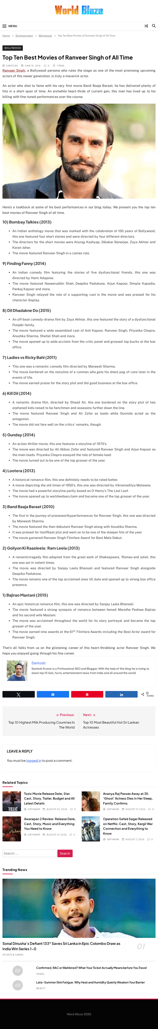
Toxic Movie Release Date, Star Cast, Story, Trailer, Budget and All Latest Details (49, 798)
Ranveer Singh (13, 70)
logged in (33, 760)
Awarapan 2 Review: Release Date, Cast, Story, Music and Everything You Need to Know (50, 823)
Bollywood (13, 48)
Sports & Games (12, 954)
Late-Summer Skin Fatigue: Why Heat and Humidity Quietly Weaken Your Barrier (90, 982)
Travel (40, 974)
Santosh (12, 65)
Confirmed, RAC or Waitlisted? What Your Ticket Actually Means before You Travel (91, 967)
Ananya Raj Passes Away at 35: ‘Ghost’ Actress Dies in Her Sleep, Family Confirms (128, 798)
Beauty (41, 988)
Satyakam (34, 809)
